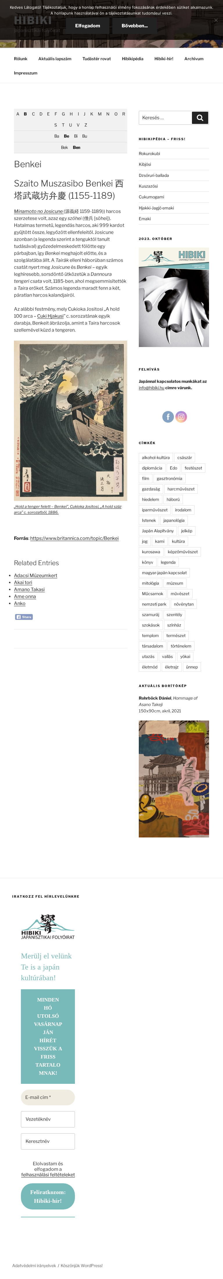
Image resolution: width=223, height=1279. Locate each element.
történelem (181, 645)
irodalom (183, 509)
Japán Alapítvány (158, 530)
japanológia (174, 520)
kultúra (178, 541)
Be (66, 136)
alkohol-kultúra (156, 457)
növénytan (184, 604)
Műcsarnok (152, 593)
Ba (56, 136)
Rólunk (20, 58)
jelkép (186, 530)
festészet (193, 467)
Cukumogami (151, 196)
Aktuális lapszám (54, 58)
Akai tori (23, 582)
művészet (180, 593)
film (145, 478)
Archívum (194, 58)
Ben (76, 147)
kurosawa (151, 551)
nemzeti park (154, 604)
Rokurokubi (149, 153)
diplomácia (152, 467)
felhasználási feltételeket (48, 1174)
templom (150, 635)
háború (173, 499)
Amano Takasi (29, 589)
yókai (185, 656)
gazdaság (151, 488)
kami (159, 541)
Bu (84, 136)
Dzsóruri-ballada (154, 175)
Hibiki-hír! (163, 58)
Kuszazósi (148, 186)
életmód (149, 666)
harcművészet (181, 488)
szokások (151, 624)
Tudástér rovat (96, 58)
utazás (148, 656)
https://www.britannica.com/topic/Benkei (74, 538)
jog (145, 541)
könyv (147, 562)
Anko (20, 603)
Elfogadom (87, 26)
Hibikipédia (132, 58)
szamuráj (150, 614)
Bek (64, 147)
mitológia (150, 583)
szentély (174, 614)
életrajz (172, 666)
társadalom (152, 645)
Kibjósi (145, 164)
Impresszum (25, 72)
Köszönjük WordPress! (81, 1265)
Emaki (145, 218)
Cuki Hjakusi (50, 316)
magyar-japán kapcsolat (164, 572)
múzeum (175, 583)
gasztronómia (169, 478)
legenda (168, 562)
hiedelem (150, 499)
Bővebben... (135, 26)
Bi (75, 136)
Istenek (149, 520)
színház (174, 624)
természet (176, 635)
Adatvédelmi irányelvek (34, 1265)
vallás (167, 656)
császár (184, 457)
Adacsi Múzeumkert (35, 575)
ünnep (192, 666)
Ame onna (25, 596)
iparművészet (155, 509)
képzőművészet (183, 551)
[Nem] (216, 20)
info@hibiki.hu (151, 387)
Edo (173, 467)
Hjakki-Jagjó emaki (156, 207)
